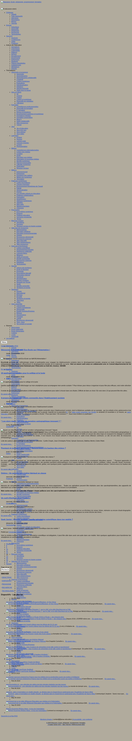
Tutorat (18, 458)
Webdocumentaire (22, 540)
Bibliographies (21, 563)
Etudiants (14, 395)
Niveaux (9, 659)
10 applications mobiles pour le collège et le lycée (23, 373)
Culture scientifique (23, 581)
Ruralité (19, 630)
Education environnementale (26, 567)
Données (19, 558)
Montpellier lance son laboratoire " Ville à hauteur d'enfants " (27, 654)
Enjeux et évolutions (23, 445)
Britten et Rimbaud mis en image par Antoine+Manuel (25, 639)
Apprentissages (21, 409)
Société (14, 599)
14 (7, 557)
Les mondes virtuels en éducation (28, 527)
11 (7, 551)
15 (7, 558)
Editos (8, 453)
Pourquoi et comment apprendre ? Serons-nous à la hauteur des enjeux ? (33, 448)
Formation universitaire (24, 451)
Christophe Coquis (15, 532)
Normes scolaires (22, 614)
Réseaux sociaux (17, 554)
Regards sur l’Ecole (23, 616)
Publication (20, 500)
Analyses (14, 371)
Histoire (19, 569)
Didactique (15, 360)
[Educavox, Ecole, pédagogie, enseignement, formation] (21, 2)
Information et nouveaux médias (27, 493)
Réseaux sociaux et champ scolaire (28, 560)
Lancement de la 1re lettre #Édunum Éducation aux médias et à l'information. (33, 701)
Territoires (14, 623)
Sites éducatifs (21, 574)
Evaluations (20, 416)
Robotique (20, 596)
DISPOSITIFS (6, 581)
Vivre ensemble (16, 637)
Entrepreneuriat (21, 505)
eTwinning (20, 541)
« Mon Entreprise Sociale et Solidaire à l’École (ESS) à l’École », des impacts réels (35, 617)
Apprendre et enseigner (19, 406)
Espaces (19, 547)
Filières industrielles (18, 397)
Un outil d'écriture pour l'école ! (15, 498)
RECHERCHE (7, 587)
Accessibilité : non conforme (82, 719)
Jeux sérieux (20, 465)
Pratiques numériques (19, 514)
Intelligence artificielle (24, 585)
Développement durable (25, 583)
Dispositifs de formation (24, 442)
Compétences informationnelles (27, 483)
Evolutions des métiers (24, 509)
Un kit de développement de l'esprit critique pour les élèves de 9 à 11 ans (31, 624)
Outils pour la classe (23, 424)
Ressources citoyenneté (24, 570)
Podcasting (20, 531)
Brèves (13, 355)
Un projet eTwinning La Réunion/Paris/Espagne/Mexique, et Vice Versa (31, 602)
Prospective (15, 543)
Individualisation (22, 418)
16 (7, 560)
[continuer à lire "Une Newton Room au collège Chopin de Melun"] (24, 664)
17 (7, 562)
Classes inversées (22, 518)
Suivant (8, 564)
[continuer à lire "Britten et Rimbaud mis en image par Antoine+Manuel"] (26, 641)
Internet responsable (23, 496)
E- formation (20, 444)
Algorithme (20, 556)
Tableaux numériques (24, 534)
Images (19, 525)
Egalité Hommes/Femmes (25, 645)
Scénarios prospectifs (24, 550)
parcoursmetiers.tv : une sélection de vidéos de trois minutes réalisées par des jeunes (36, 684)
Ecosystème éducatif (23, 607)
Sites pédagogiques (23, 576)
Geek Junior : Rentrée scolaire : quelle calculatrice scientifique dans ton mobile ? (37, 519)
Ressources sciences (23, 572)
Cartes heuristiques (23, 516)
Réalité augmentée (23, 592)
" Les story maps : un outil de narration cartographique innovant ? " (31, 421)
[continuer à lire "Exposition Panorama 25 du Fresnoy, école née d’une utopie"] (28, 634)
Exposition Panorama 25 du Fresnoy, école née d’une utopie (27, 632)
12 (7, 553)
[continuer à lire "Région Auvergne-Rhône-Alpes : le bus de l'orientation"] (26, 711)
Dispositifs (9, 503)
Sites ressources (22, 578)
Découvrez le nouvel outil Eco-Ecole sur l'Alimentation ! (25, 350)
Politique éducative (23, 549)
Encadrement (16, 389)
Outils (13, 375)
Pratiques (9, 479)
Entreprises (15, 393)
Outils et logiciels (22, 590)
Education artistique (23, 565)
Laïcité (18, 652)
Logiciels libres (21, 587)
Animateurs (15, 380)
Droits (18, 489)
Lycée (13, 668)
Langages (14, 469)
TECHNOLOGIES (8, 591)
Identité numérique (23, 494)
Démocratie (20, 643)
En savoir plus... (6, 369)
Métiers (13, 503)
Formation (14, 438)
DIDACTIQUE (6, 577)
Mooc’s (19, 453)
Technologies (16, 368)
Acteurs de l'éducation (14, 378)
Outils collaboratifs (22, 455)
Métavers (19, 588)
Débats (13, 348)
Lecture (19, 478)
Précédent (9, 544)
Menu (4, 342)
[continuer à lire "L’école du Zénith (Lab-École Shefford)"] (21, 671)
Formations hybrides (23, 449)
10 (7, 549)
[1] (67, 412)
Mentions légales (46, 719)
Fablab (18, 521)
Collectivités (15, 384)
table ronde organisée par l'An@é (84, 412)
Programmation (21, 480)
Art (17, 427)
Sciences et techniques (19, 579)
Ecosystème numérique (24, 545)
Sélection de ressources (19, 561)
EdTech (14, 388)
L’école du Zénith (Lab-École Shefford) (19, 669)
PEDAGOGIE (6, 584)
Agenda (14, 357)
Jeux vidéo (20, 467)
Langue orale (21, 474)
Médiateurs (15, 400)
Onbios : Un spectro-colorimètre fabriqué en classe (23, 473)
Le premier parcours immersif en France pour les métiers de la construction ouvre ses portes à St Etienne (42, 677)
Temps (18, 552)
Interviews (14, 351)
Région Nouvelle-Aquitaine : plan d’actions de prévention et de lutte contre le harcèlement (37, 647)
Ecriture (19, 471)
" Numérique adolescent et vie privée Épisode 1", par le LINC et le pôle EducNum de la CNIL (38, 609)
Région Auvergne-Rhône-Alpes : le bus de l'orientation (25, 709)
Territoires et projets (23, 621)
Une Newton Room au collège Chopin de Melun (23, 662)
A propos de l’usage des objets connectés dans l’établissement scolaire (33, 398)
